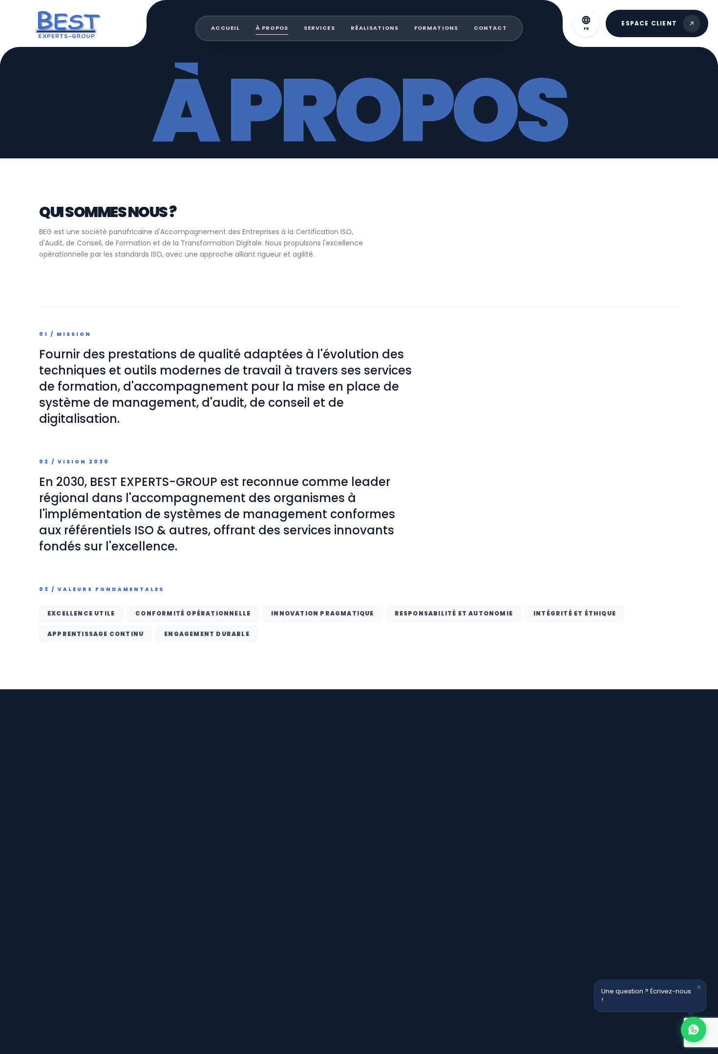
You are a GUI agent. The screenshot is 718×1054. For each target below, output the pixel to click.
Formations (436, 28)
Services (319, 28)
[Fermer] (699, 987)
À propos (271, 28)
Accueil (225, 28)
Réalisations (375, 28)
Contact (490, 28)
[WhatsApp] (693, 1029)
